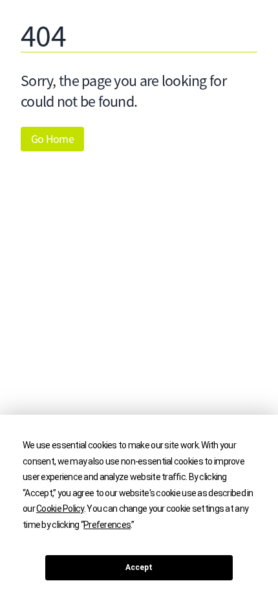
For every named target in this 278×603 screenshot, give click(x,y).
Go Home (52, 139)
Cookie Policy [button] (60, 508)
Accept (139, 567)
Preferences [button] (107, 525)
